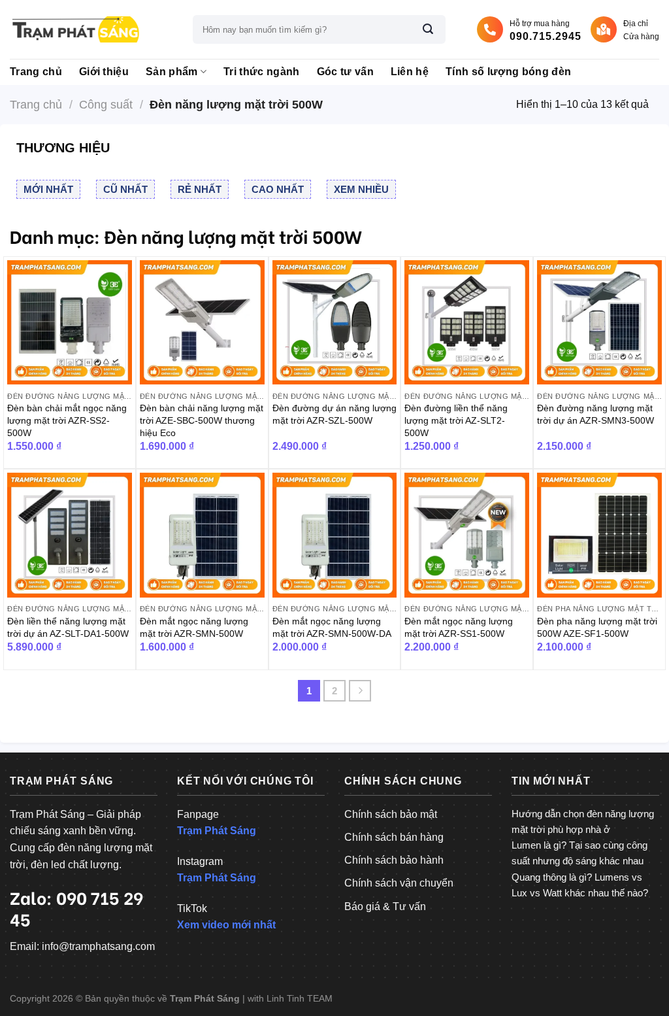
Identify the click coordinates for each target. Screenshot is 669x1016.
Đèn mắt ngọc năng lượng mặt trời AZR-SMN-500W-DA (331, 627)
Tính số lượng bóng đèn (508, 71)
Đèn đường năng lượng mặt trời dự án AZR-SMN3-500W (595, 414)
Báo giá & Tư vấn (385, 906)
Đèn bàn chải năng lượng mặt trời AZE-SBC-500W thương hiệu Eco (201, 420)
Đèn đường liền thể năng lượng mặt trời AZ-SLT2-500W (456, 420)
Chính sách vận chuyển (398, 883)
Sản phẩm (172, 71)
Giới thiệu (104, 71)
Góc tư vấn (345, 71)
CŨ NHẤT (125, 189)
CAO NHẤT (278, 189)
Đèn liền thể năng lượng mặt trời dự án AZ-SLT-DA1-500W (68, 627)
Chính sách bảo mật (390, 814)
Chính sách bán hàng (394, 837)
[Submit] (428, 29)
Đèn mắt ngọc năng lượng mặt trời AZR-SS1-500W (458, 627)
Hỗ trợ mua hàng (545, 30)
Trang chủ (36, 71)
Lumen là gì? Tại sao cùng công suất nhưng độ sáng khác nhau (579, 852)
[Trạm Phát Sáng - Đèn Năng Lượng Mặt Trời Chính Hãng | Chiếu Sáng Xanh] (75, 29)
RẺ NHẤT (199, 189)
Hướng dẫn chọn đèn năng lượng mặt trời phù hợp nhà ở (583, 821)
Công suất (106, 104)
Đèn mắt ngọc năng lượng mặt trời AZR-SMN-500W (194, 627)
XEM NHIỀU (361, 189)
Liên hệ (410, 71)
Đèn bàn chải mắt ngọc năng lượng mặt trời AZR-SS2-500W (67, 420)
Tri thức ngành (261, 71)
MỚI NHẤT (48, 189)
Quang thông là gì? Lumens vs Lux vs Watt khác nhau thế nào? (580, 885)
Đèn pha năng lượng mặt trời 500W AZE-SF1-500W (597, 627)
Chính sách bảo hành (394, 860)
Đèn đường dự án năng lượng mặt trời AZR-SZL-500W (334, 414)
